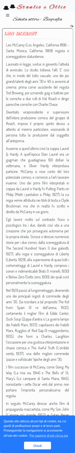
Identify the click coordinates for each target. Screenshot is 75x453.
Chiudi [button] (37, 445)
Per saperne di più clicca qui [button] (48, 435)
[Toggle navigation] (7, 16)
